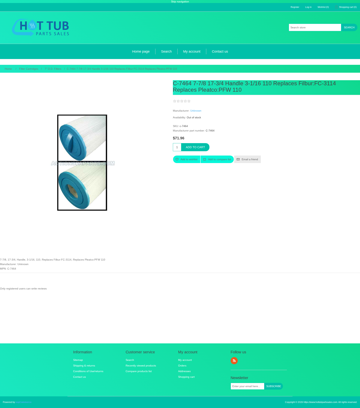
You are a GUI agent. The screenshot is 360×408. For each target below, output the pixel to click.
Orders (182, 365)
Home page (141, 51)
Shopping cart (186, 376)
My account (191, 51)
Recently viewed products (141, 365)
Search (349, 27)
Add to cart (195, 147)
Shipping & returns (84, 365)
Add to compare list (219, 159)
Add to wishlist (189, 159)
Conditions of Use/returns (88, 371)
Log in (308, 7)
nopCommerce (24, 402)
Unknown (195, 110)
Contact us (220, 51)
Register (295, 7)
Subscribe (273, 386)
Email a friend (250, 159)
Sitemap (78, 359)
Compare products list (139, 371)
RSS (234, 360)
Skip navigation (180, 1)
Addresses (184, 371)
